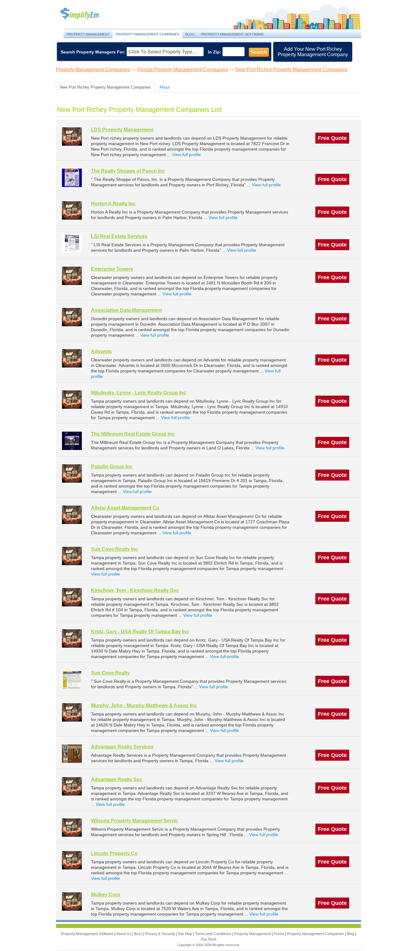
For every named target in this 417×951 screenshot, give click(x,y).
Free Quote (332, 138)
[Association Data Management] (72, 317)
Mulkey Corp (105, 894)
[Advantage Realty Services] (72, 753)
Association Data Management (126, 310)
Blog (190, 34)
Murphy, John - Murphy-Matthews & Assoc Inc (144, 705)
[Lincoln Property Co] (72, 860)
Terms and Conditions (213, 934)
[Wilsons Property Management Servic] (72, 827)
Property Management (86, 14)
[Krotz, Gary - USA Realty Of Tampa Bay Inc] (72, 638)
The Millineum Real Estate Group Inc (133, 434)
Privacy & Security (160, 934)
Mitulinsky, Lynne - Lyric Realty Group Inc (138, 392)
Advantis (101, 351)
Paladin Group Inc (111, 466)
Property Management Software (232, 34)
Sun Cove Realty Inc (114, 549)
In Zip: (214, 51)
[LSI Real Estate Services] (72, 243)
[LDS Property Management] (72, 136)
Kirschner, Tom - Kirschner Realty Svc (135, 590)
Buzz (138, 934)
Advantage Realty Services (122, 746)
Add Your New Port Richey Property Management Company (313, 51)
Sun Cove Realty (110, 672)
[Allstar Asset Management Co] (72, 514)
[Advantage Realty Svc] (72, 786)
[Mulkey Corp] (72, 901)
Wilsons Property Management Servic (134, 820)
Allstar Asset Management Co (125, 507)
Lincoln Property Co (114, 853)
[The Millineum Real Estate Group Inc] (72, 440)
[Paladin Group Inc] (72, 473)
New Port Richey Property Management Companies (291, 69)
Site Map (185, 934)
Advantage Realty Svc (116, 779)
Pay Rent (208, 939)
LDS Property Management (122, 129)
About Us (124, 934)
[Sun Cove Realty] (72, 679)
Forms (279, 934)
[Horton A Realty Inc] (72, 210)
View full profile (186, 154)
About (164, 87)
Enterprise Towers (112, 269)
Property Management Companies (147, 34)
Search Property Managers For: (93, 51)
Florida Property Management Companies (182, 69)
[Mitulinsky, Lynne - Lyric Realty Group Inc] (72, 399)
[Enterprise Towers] (72, 275)
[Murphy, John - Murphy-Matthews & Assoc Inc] (72, 712)
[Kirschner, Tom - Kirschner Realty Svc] (72, 597)
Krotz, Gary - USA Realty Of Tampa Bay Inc (140, 631)
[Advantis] (72, 358)
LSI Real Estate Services (119, 236)
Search (259, 52)
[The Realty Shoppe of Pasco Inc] (72, 177)
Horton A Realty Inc (113, 203)
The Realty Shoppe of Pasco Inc (128, 171)
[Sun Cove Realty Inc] (72, 556)
